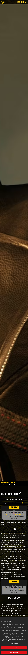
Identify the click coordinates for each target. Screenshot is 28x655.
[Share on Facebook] (12, 503)
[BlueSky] (19, 503)
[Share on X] (9, 503)
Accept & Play (14, 507)
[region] (14, 636)
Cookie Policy (5, 640)
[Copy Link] (22, 503)
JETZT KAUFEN (20, 2)
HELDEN (12, 482)
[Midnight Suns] (2, 2)
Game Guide (5, 482)
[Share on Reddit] (5, 503)
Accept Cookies (14, 647)
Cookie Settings (14, 643)
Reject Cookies (14, 652)
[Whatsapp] (15, 503)
